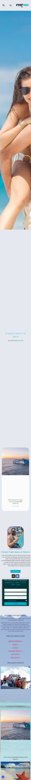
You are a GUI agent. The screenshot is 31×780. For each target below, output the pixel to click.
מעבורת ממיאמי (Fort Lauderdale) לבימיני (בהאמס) (15, 501)
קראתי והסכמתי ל (16, 600)
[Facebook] (17, 576)
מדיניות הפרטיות (12, 600)
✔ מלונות (15, 645)
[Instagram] (13, 576)
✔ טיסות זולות (15, 654)
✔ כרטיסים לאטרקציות (15, 651)
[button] (10, 5)
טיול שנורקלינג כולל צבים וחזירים (15, 706)
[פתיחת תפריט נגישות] (3, 777)
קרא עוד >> (15, 506)
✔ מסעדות (15, 648)
